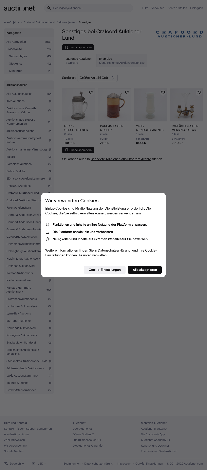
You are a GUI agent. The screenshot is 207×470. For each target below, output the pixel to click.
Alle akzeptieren (145, 270)
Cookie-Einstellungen (105, 270)
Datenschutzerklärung (114, 250)
